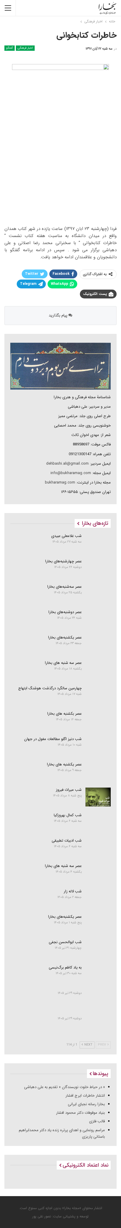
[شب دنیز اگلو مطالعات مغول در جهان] (98, 746)
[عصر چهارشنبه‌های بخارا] (98, 568)
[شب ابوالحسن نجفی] (98, 949)
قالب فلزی (97, 1121)
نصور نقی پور (41, 1216)
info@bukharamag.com (71, 473)
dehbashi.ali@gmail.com (67, 463)
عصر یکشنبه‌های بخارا (65, 637)
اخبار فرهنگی (25, 48)
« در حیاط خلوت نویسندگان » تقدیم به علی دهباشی (64, 1087)
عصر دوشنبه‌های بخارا (65, 612)
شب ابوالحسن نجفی (65, 942)
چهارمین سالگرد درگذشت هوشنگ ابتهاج (50, 688)
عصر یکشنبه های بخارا (64, 764)
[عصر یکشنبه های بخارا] (98, 771)
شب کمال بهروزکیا (68, 815)
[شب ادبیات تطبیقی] (98, 847)
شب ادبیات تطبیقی (67, 840)
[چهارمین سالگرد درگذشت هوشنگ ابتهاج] (98, 695)
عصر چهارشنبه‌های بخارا (63, 561)
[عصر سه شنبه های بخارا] (98, 670)
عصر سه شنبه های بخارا (63, 663)
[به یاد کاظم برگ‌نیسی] (98, 974)
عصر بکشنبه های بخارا (64, 714)
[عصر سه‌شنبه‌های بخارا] (98, 593)
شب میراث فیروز (69, 790)
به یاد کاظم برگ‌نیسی (65, 967)
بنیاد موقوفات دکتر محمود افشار (80, 1113)
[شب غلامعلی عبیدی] (98, 543)
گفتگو (9, 48)
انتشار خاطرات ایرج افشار (85, 1096)
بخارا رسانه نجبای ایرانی (86, 1104)
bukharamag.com (60, 482)
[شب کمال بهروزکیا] (98, 822)
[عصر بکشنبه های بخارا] (98, 720)
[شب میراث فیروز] (98, 797)
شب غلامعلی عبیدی (66, 536)
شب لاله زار (73, 891)
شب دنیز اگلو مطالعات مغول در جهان (53, 739)
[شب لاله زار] (98, 898)
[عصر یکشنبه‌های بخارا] (98, 644)
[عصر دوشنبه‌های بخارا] (98, 619)
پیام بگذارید (58, 315)
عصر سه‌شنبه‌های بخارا (64, 587)
